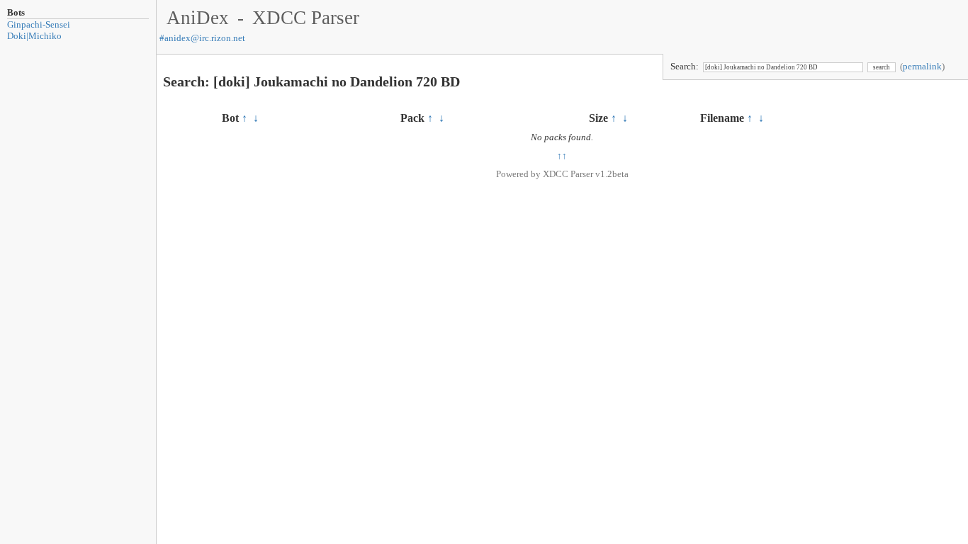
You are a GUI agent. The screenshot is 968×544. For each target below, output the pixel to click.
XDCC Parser (305, 17)
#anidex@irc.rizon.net (202, 38)
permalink (922, 66)
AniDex (198, 17)
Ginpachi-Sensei (38, 24)
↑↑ (562, 155)
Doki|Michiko (34, 35)
